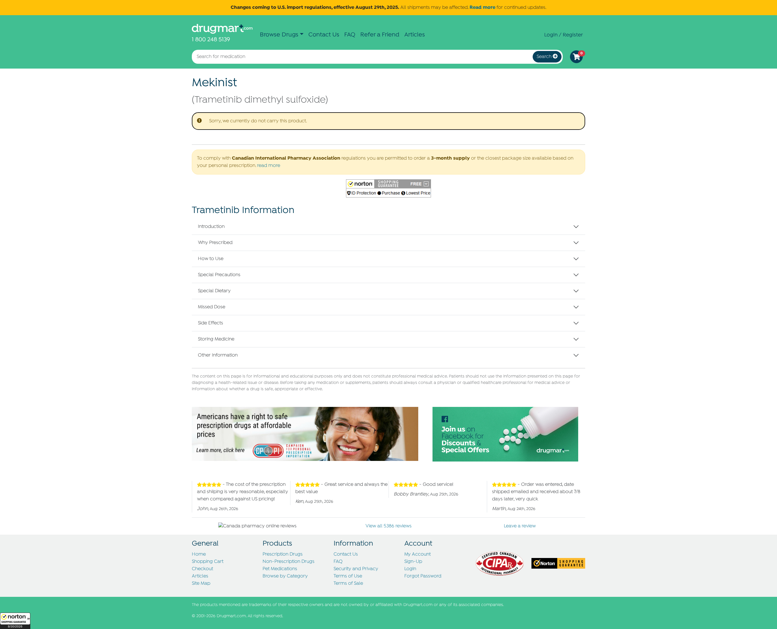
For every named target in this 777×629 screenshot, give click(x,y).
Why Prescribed (215, 243)
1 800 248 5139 (211, 39)
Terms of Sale (348, 583)
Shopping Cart (207, 562)
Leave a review (520, 526)
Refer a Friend (379, 35)
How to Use (210, 259)
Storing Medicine (216, 339)
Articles (414, 35)
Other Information (218, 355)
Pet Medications (280, 569)
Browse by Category (285, 576)
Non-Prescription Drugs (288, 562)
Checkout (202, 569)
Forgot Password (422, 576)
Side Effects (210, 323)
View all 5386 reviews (388, 526)
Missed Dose (211, 307)
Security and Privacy (356, 569)
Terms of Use (348, 576)
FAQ (349, 35)
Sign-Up (413, 562)
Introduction (211, 227)
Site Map (201, 583)
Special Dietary (214, 291)
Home (199, 554)
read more (268, 166)
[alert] (388, 121)
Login (410, 569)
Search (545, 57)
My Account (417, 554)
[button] (15, 621)
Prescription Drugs (283, 554)
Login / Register (563, 35)
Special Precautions (219, 275)
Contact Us (323, 35)
